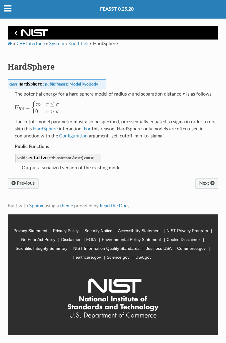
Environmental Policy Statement (131, 239)
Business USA (158, 248)
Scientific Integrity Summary (41, 248)
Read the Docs (114, 205)
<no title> (79, 43)
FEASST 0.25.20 (117, 9)
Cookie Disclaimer (183, 239)
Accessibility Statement (139, 230)
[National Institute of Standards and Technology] (30, 34)
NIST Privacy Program (187, 230)
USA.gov (143, 257)
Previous (25, 183)
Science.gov (118, 257)
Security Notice (98, 230)
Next (204, 183)
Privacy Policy (66, 230)
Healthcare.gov (87, 257)
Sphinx (36, 205)
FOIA (91, 239)
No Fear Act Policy (38, 239)
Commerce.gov (191, 248)
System (56, 43)
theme (66, 205)
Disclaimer (71, 239)
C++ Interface (30, 43)
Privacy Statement (30, 230)
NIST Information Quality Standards (106, 248)
